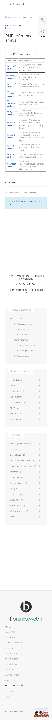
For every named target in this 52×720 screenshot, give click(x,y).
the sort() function (11, 155)
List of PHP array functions (20, 54)
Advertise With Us (13, 675)
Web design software (26, 350)
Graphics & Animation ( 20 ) (22, 460)
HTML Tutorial (16, 380)
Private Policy (11, 637)
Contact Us (10, 680)
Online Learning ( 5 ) (18, 477)
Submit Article (11, 653)
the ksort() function (11, 136)
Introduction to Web (26, 345)
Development (20, 318)
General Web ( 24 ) (18, 455)
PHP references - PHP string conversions (27, 277)
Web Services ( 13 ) (18, 516)
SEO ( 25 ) (14, 488)
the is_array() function (12, 113)
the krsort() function (11, 124)
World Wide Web (21, 340)
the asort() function (11, 77)
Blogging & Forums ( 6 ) (20, 443)
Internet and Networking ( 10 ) (23, 466)
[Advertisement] (26, 238)
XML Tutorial (15, 419)
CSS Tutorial (15, 385)
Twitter (8, 696)
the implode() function (11, 103)
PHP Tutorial (15, 408)
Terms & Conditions (14, 642)
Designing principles (25, 324)
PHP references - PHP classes (26, 289)
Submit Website (12, 664)
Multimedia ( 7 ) (16, 471)
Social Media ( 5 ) (17, 505)
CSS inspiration (23, 334)
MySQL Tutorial (16, 413)
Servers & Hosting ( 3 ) (19, 494)
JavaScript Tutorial (18, 402)
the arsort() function (11, 67)
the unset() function (11, 165)
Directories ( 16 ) (17, 449)
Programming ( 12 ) (18, 483)
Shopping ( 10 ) (16, 500)
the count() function (11, 85)
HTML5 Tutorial (17, 391)
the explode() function (11, 94)
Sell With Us (10, 669)
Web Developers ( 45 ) (19, 511)
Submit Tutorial (12, 658)
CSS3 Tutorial (16, 396)
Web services (23, 356)
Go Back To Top (27, 284)
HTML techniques (25, 329)
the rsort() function (11, 147)
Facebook (9, 691)
